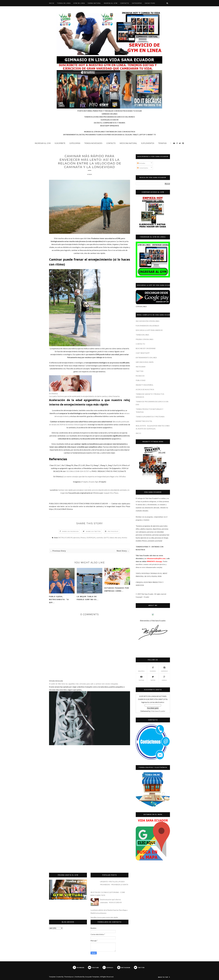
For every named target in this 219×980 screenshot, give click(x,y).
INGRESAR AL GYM (43, 143)
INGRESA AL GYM (110, 3)
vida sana (117, 538)
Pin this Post (113, 531)
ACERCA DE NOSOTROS (145, 389)
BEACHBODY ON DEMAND (146, 348)
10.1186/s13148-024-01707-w (78, 471)
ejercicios (76, 538)
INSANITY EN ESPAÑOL (144, 385)
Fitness (83, 538)
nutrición (99, 538)
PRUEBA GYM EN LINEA (144, 339)
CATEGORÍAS (137, 3)
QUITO (106, 538)
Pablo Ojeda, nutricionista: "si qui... (59, 599)
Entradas (141, 163)
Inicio (51, 3)
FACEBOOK (140, 376)
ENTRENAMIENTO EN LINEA (146, 358)
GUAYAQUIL (91, 538)
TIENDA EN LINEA (64, 3)
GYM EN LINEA (79, 3)
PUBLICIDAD (140, 380)
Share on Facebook (70, 531)
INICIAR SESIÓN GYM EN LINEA (147, 321)
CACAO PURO (150, 3)
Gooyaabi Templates (92, 977)
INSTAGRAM (140, 367)
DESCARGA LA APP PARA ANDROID (149, 330)
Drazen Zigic (94, 482)
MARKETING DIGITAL (144, 421)
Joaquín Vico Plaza (110, 493)
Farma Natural (94, 3)
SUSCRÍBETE (60, 143)
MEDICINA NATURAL (128, 143)
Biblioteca (141, 671)
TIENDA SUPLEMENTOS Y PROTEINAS (150, 417)
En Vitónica (53, 393)
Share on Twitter (93, 531)
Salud (112, 538)
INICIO (138, 433)
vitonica (124, 538)
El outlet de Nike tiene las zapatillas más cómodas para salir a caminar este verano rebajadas (83, 684)
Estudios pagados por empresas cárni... (116, 589)
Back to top (163, 977)
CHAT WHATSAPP (143, 353)
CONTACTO (124, 3)
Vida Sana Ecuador (158, 711)
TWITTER (139, 371)
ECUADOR (68, 538)
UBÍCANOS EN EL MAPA (145, 362)
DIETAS (61, 538)
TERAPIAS (162, 143)
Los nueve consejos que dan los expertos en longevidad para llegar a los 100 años (95, 476)
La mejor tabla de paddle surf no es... (88, 598)
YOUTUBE (141, 680)
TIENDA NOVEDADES (93, 143)
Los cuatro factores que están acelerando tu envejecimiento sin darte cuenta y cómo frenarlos (84, 396)
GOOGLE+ (164, 680)
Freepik (85, 482)
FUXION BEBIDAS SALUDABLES (147, 326)
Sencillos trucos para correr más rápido (104, 917)
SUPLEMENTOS (147, 143)
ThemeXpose (68, 977)
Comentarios (143, 168)
